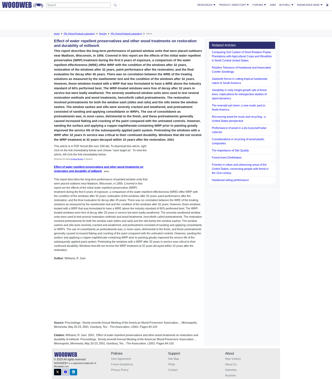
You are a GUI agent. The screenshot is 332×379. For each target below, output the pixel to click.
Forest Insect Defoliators (227, 157)
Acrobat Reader (77, 159)
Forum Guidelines (122, 364)
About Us (231, 364)
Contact (173, 369)
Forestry (103, 34)
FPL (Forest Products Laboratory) (79, 34)
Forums (258, 4)
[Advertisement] (166, 20)
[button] (57, 372)
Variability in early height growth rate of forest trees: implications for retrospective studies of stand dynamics (239, 94)
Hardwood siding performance (230, 180)
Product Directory (233, 4)
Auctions (230, 375)
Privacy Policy (119, 369)
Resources (205, 4)
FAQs (171, 364)
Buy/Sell (285, 4)
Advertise (231, 369)
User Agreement (121, 358)
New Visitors (233, 358)
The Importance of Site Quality (230, 150)
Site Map (173, 358)
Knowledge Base (308, 4)
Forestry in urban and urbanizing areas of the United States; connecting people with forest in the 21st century (240, 168)
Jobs (273, 4)
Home (57, 34)
